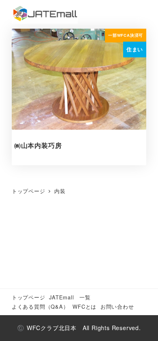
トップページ (28, 297)
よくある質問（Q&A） (40, 306)
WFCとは (84, 306)
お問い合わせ (117, 306)
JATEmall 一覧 (70, 297)
